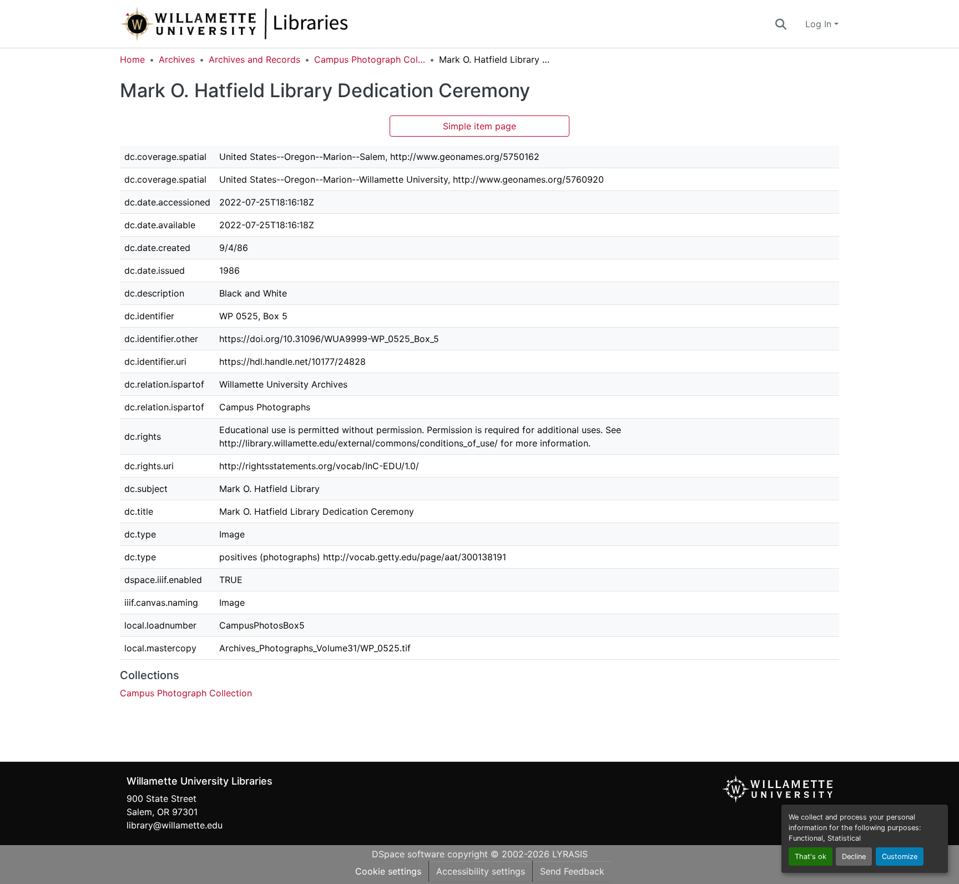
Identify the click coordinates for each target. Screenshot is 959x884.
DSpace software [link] (408, 854)
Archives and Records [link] (254, 59)
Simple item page (479, 126)
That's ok (810, 856)
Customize (899, 856)
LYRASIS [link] (570, 854)
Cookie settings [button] (388, 871)
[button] (271, 23)
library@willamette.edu (175, 825)
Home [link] (132, 59)
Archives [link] (177, 59)
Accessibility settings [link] (480, 871)
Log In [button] (819, 23)
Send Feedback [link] (572, 871)
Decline (854, 856)
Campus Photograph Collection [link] (369, 59)
